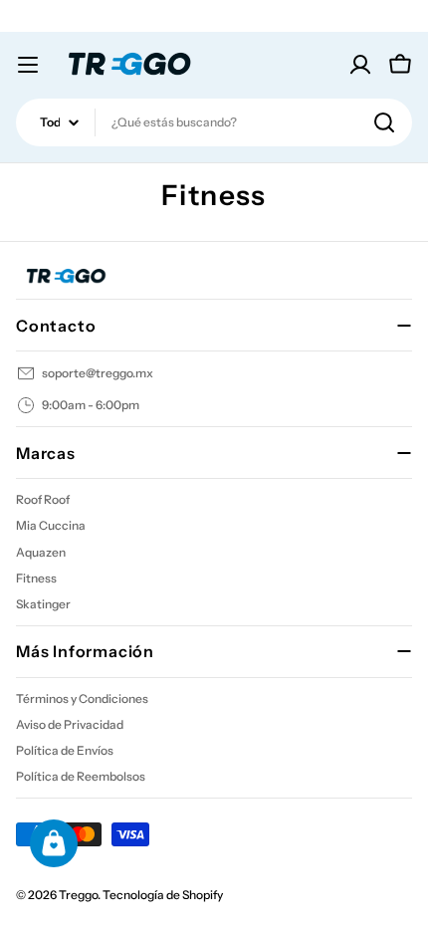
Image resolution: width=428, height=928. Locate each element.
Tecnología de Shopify (163, 894)
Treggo (78, 894)
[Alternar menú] (28, 65)
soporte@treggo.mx (97, 372)
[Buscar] (384, 122)
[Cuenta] (360, 65)
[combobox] (214, 122)
